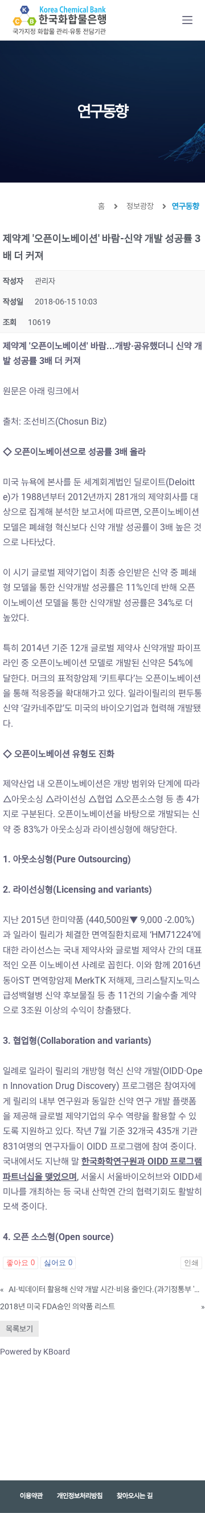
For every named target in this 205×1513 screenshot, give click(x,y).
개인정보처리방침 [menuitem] (79, 1496)
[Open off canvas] (187, 20)
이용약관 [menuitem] (31, 1496)
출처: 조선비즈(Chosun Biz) (56, 421)
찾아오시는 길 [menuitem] (135, 1496)
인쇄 (191, 1262)
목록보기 (19, 1328)
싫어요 (58, 1262)
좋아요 (20, 1262)
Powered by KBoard (35, 1351)
